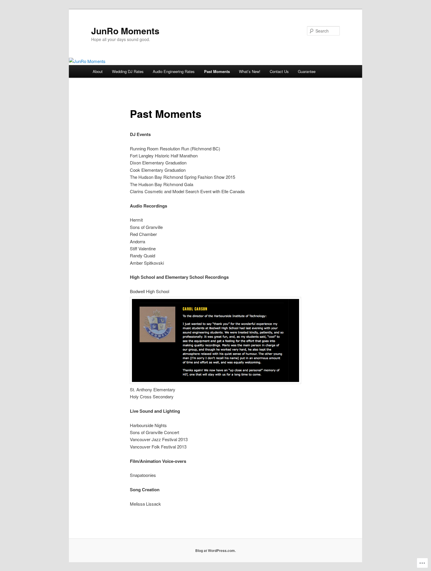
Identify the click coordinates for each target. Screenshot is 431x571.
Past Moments (217, 71)
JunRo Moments (125, 30)
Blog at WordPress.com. (215, 550)
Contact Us (279, 71)
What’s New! (249, 71)
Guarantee (306, 71)
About (98, 71)
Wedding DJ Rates (128, 71)
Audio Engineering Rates (174, 71)
